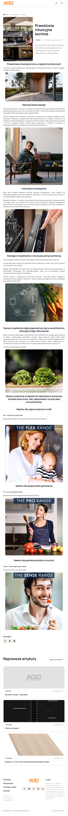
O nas (48, 779)
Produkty (7, 779)
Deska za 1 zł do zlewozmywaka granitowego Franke (27, 762)
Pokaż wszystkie (55, 660)
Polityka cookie (9, 787)
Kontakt (6, 791)
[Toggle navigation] (62, 3)
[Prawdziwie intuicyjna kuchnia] (18, 39)
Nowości (23, 14)
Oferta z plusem (12, 728)
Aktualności (14, 14)
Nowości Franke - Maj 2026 (16, 694)
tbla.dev (62, 811)
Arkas (7, 14)
